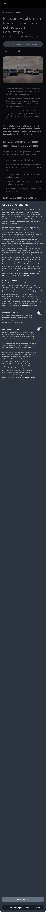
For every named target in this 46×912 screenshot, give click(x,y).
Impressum (25, 275)
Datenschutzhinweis (9, 275)
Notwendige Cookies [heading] (10, 280)
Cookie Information (27, 273)
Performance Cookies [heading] (10, 329)
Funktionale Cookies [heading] (10, 313)
